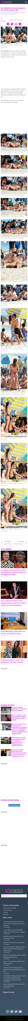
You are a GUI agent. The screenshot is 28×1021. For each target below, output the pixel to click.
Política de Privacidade (9, 908)
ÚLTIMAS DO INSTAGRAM (10, 800)
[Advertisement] (14, 73)
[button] (8, 24)
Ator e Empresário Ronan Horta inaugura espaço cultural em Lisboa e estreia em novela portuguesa (14, 603)
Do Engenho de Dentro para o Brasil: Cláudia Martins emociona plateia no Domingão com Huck (13, 572)
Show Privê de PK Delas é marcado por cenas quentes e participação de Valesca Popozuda (14, 923)
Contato (5, 912)
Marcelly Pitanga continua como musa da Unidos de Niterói (19, 709)
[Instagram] (7, 1011)
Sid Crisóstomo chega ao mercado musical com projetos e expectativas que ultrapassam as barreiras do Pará (19, 741)
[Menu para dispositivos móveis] (26, 2)
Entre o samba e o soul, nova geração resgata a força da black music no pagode (19, 717)
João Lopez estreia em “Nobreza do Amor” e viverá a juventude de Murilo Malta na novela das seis (15, 948)
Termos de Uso (7, 910)
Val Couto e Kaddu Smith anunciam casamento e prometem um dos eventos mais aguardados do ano (19, 753)
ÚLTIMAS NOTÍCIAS (8, 705)
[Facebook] (12, 1011)
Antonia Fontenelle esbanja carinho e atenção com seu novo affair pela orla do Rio (14, 969)
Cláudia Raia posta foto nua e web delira (14, 942)
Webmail (5, 914)
